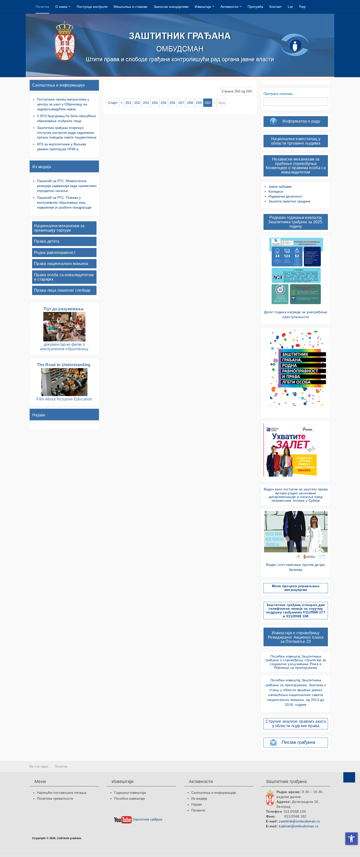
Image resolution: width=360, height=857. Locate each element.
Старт (113, 103)
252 (137, 103)
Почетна (42, 7)
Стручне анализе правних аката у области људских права (295, 723)
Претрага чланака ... (280, 94)
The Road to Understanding (64, 365)
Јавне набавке (280, 186)
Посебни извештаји (129, 798)
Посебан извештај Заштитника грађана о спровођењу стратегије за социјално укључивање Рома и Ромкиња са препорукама (295, 662)
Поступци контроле (92, 7)
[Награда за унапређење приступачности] (296, 272)
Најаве (39, 415)
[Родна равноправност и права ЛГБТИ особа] (296, 368)
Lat (290, 7)
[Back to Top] (349, 777)
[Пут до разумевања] (64, 326)
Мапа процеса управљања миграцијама (296, 588)
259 (199, 103)
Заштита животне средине (289, 201)
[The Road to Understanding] (64, 382)
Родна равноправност (55, 252)
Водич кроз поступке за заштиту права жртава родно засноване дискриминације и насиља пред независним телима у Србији (296, 494)
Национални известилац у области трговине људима (295, 141)
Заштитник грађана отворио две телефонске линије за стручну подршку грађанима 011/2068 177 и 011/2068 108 (295, 610)
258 (190, 103)
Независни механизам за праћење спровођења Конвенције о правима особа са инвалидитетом (296, 165)
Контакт (275, 7)
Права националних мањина (61, 263)
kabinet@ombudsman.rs (298, 826)
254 (155, 103)
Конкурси (275, 191)
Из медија (41, 167)
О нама (61, 7)
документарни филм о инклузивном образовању (64, 346)
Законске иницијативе (171, 7)
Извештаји (203, 7)
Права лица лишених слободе (62, 290)
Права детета (47, 241)
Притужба (255, 7)
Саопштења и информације (58, 85)
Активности (229, 7)
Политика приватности (55, 798)
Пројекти (198, 810)
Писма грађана (298, 742)
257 (181, 103)
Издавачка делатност (285, 196)
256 (172, 103)
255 (164, 103)
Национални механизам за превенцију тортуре (59, 228)
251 (128, 103)
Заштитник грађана (147, 819)
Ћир (302, 7)
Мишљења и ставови (130, 7)
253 (146, 103)
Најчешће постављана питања (61, 793)
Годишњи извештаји (130, 793)
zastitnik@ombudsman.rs (299, 821)
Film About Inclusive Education (64, 399)
